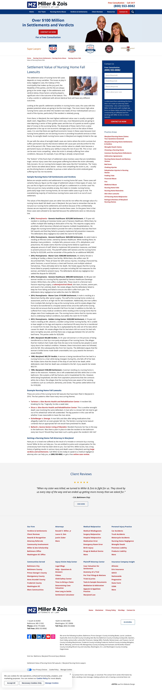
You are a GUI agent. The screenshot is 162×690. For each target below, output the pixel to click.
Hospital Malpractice (92, 537)
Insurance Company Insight (123, 562)
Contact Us (123, 12)
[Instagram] (53, 636)
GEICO (114, 573)
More (57, 541)
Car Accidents (117, 531)
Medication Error (90, 541)
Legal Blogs (60, 566)
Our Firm (31, 526)
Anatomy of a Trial (91, 572)
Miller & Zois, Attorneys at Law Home (47, 5)
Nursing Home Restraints (113, 191)
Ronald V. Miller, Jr (63, 531)
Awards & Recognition (36, 537)
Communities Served (36, 562)
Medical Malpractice (92, 526)
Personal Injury (54, 656)
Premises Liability (119, 548)
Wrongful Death (118, 544)
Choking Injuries (110, 167)
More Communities (35, 590)
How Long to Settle (63, 591)
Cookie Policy (53, 670)
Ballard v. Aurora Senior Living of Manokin (49, 427)
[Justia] (43, 636)
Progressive (116, 579)
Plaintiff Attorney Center (94, 562)
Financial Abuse (110, 179)
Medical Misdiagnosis (92, 531)
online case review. (81, 454)
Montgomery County (36, 576)
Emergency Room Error (93, 544)
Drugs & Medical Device (93, 551)
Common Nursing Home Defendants (118, 153)
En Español (128, 622)
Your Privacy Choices (39, 670)
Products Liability (119, 551)
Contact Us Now (48, 32)
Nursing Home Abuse (58, 12)
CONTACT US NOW (118, 121)
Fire (105, 182)
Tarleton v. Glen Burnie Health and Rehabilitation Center (55, 401)
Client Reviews (97, 12)
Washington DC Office (36, 554)
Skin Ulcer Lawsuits (111, 194)
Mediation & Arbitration (93, 585)
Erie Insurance (118, 569)
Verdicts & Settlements (78, 12)
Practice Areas (110, 132)
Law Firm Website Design (123, 684)
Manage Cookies (66, 670)
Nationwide (117, 576)
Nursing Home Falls (111, 188)
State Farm (116, 583)
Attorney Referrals (35, 541)
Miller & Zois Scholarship (37, 548)
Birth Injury (88, 548)
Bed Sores (108, 164)
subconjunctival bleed (62, 284)
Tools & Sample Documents (94, 582)
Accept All (11, 683)
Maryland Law (89, 595)
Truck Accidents (118, 534)
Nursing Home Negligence (123, 541)
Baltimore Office (34, 551)
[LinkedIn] (39, 636)
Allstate (115, 566)
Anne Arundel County (36, 579)
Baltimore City (33, 566)
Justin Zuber (60, 537)
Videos (58, 575)
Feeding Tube (109, 176)
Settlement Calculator (64, 595)
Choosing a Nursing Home (114, 150)
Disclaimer (99, 610)
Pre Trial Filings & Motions (94, 575)
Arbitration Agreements (113, 156)
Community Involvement (37, 544)
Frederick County (34, 583)
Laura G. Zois (60, 534)
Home (31, 12)
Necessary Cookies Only (32, 683)
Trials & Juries (89, 579)
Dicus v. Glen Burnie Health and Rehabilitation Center (54, 407)
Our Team (42, 12)
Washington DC (33, 586)
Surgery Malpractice (91, 534)
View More (81, 504)
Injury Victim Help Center (66, 562)
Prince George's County (37, 573)
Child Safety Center (63, 579)
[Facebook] (29, 636)
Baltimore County (34, 569)
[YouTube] (48, 636)
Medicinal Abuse (110, 185)
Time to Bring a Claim (64, 582)
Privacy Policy (111, 610)
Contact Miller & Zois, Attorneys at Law (121, 5)
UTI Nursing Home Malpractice (115, 197)
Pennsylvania (41, 218)
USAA (114, 586)
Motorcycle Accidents (121, 537)
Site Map (121, 610)
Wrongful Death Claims (113, 147)
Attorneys (59, 526)
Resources (111, 12)
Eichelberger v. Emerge (40, 418)
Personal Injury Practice (122, 526)
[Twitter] (34, 636)
